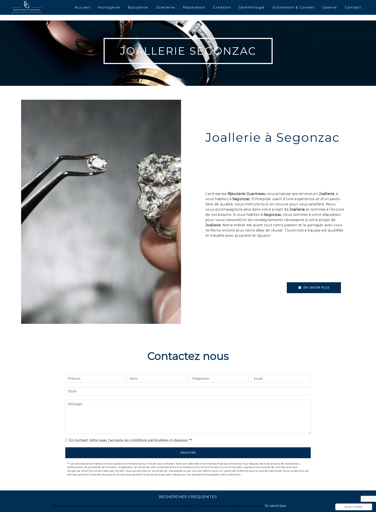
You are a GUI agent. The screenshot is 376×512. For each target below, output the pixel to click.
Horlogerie (109, 7)
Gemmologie (252, 7)
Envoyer (188, 452)
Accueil (82, 7)
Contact (353, 7)
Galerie (329, 7)
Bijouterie (138, 7)
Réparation (194, 7)
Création (222, 7)
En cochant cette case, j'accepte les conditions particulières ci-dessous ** (130, 440)
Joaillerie (165, 7)
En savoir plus (315, 287)
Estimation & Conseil (294, 7)
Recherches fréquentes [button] (188, 496)
